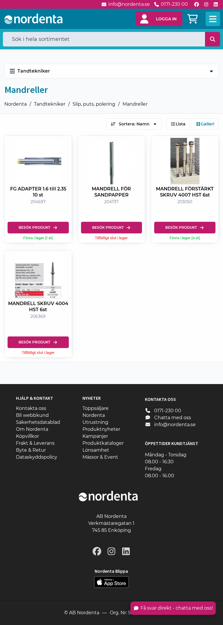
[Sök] (212, 39)
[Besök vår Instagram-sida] (206, 4)
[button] (159, 19)
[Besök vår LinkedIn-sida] (215, 4)
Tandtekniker (49, 104)
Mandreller (135, 104)
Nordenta (15, 104)
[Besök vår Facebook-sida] (196, 4)
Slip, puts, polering (94, 104)
